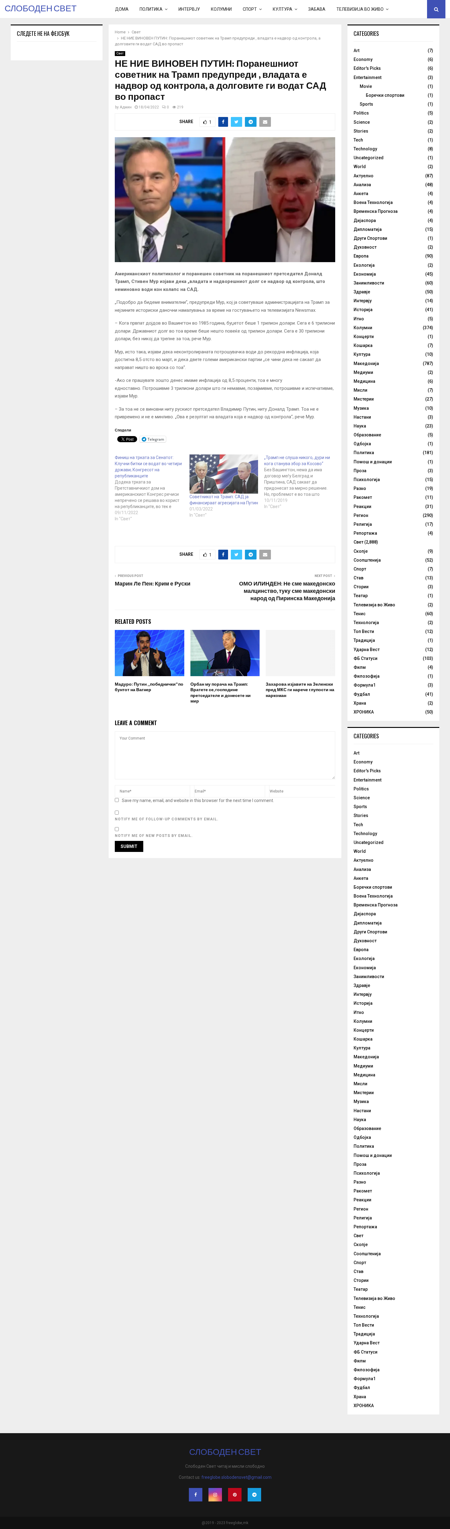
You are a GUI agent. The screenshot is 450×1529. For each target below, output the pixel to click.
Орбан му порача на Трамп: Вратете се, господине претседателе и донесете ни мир (220, 693)
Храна (360, 703)
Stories (361, 131)
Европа (361, 256)
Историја (363, 309)
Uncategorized (369, 157)
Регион (361, 515)
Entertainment (367, 77)
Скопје (361, 551)
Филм (360, 667)
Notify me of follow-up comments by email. (167, 819)
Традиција (364, 640)
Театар (361, 595)
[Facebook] (195, 1494)
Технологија (366, 622)
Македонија (366, 363)
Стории (361, 586)
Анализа (362, 184)
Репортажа (365, 533)
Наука (360, 426)
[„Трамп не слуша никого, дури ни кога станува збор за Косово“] (301, 482)
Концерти (364, 336)
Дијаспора (365, 220)
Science (362, 122)
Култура (282, 9)
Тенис (360, 613)
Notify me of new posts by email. (154, 836)
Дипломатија (368, 229)
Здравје (362, 291)
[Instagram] (215, 1494)
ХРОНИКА (364, 712)
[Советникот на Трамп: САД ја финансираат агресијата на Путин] (223, 474)
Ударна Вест (367, 649)
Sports (366, 104)
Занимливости (369, 283)
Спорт (250, 9)
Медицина (364, 381)
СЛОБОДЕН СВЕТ (41, 9)
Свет (120, 53)
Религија (363, 524)
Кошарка (363, 345)
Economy (363, 59)
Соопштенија (367, 560)
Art (356, 50)
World (360, 166)
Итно (359, 318)
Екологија (364, 265)
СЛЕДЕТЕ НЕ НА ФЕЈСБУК (43, 33)
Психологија (367, 479)
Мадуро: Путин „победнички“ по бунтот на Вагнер (149, 687)
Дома (122, 9)
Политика (151, 9)
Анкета (361, 193)
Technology (365, 148)
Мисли (360, 390)
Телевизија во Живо (360, 9)
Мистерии (364, 399)
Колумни (221, 9)
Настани (362, 417)
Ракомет (363, 497)
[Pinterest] (235, 1494)
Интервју (189, 9)
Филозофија (367, 676)
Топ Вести (364, 631)
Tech (358, 139)
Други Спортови (370, 238)
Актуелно (363, 175)
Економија (365, 274)
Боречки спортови (385, 95)
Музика (361, 408)
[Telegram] (254, 1494)
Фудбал (362, 694)
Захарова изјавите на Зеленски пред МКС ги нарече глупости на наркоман (300, 690)
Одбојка (362, 443)
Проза (360, 470)
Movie (366, 86)
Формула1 (365, 685)
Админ (126, 107)
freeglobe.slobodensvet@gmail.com (236, 1477)
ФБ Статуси (365, 658)
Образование (367, 434)
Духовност (365, 247)
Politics (361, 113)
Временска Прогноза (376, 211)
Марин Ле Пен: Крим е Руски (152, 584)
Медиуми (363, 372)
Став (358, 577)
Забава (316, 9)
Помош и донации (373, 461)
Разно (360, 488)
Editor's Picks (367, 68)
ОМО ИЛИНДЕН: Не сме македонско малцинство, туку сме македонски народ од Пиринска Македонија (287, 591)
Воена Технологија (373, 202)
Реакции (362, 506)
